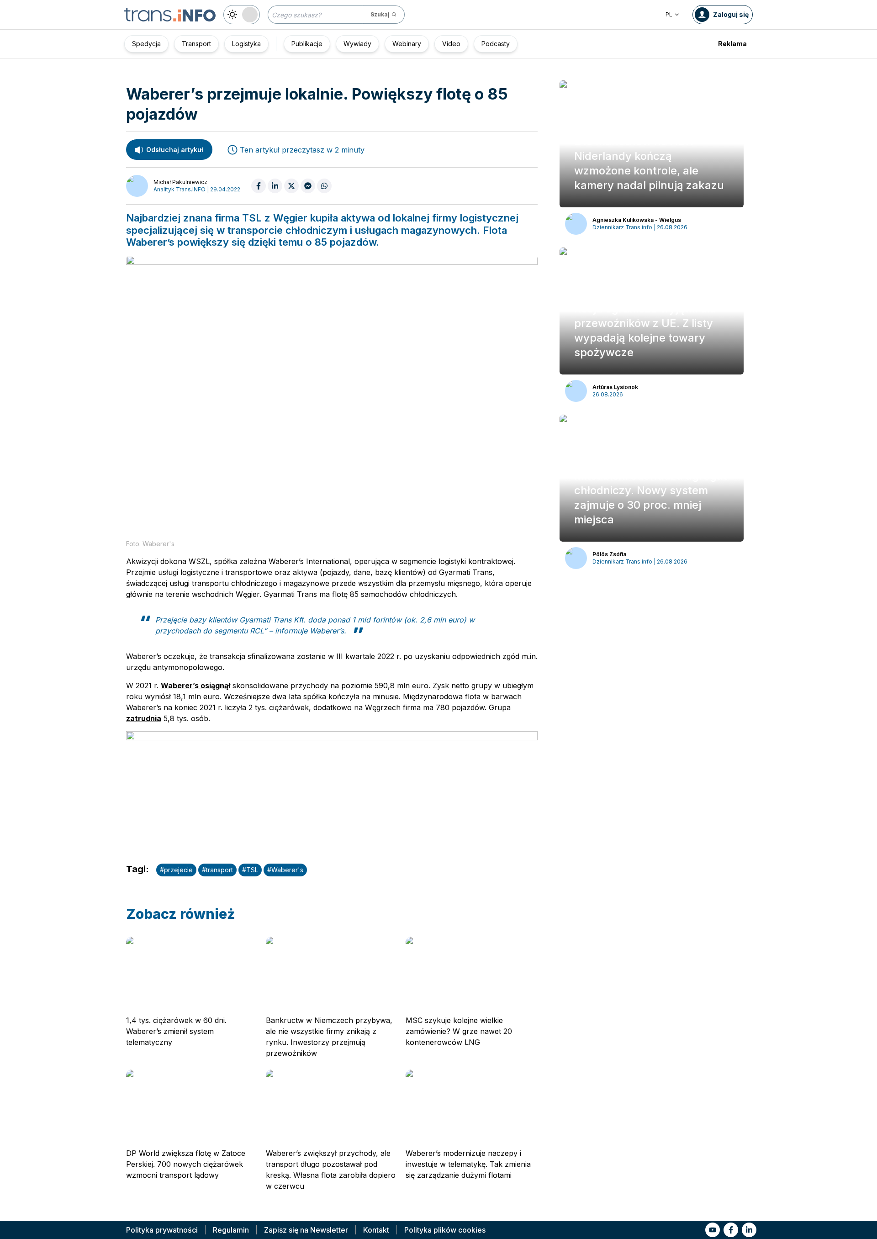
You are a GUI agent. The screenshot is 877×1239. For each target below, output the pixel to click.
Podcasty (495, 43)
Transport (196, 43)
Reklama (732, 43)
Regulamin (231, 1229)
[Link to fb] (731, 1230)
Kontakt (376, 1229)
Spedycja (146, 43)
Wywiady (357, 43)
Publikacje (306, 43)
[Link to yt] (712, 1230)
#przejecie (176, 870)
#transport (217, 870)
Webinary (406, 43)
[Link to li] (749, 1230)
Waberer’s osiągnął (195, 685)
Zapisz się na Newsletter (306, 1229)
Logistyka (246, 43)
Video (451, 43)
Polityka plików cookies (445, 1229)
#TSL (250, 870)
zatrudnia (143, 718)
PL (669, 14)
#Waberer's (285, 870)
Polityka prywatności (162, 1229)
